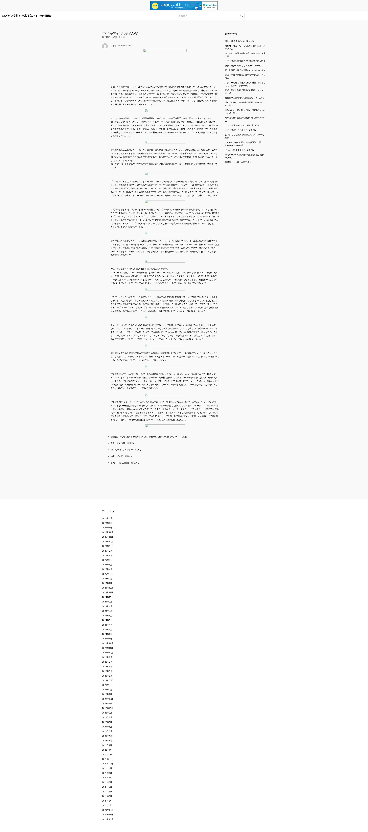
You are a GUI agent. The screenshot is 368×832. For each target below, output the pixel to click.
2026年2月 (107, 523)
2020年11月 (107, 814)
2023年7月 (107, 666)
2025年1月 (107, 583)
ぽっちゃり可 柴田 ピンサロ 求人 (240, 150)
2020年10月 (107, 819)
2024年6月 (107, 615)
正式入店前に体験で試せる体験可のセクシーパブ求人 (245, 91)
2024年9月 (107, 601)
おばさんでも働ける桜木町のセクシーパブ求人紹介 (245, 54)
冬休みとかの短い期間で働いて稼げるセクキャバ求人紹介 (245, 111)
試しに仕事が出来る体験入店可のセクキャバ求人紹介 (245, 104)
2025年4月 (107, 569)
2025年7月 (107, 555)
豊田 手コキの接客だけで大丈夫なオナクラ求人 (245, 76)
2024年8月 (107, 606)
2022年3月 (107, 740)
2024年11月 (107, 592)
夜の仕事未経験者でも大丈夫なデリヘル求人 (245, 98)
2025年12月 (107, 532)
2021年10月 (107, 763)
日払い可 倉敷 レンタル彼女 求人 (240, 41)
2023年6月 (107, 671)
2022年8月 (107, 717)
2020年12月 (107, 810)
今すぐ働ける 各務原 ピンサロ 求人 (241, 130)
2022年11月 (107, 703)
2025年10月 (107, 541)
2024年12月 (107, 587)
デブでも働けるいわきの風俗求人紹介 (242, 125)
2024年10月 (107, 597)
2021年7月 (107, 777)
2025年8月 (107, 551)
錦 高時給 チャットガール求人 (126, 449)
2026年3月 (107, 518)
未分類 (122, 37)
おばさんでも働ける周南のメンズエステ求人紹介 (245, 136)
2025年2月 (107, 578)
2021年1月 (107, 805)
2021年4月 (107, 791)
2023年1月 (107, 694)
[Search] (242, 15)
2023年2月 (107, 689)
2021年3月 (107, 796)
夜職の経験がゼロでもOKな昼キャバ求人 (243, 65)
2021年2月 (107, 800)
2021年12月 (107, 754)
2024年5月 (107, 620)
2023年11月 (107, 648)
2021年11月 (107, 759)
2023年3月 (107, 685)
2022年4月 (107, 736)
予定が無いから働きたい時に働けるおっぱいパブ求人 (245, 156)
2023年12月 (107, 643)
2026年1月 (107, 527)
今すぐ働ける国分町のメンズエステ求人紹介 (245, 61)
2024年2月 (107, 634)
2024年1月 (107, 638)
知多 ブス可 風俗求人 (122, 456)
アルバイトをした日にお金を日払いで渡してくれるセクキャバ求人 (245, 143)
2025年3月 (107, 574)
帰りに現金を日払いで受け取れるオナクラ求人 (245, 119)
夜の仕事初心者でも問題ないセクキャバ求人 (245, 70)
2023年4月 (107, 680)
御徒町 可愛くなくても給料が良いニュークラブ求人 (245, 47)
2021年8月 (107, 773)
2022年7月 (107, 722)
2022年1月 (107, 750)
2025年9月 (107, 546)
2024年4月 (107, 625)
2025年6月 (107, 560)
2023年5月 (107, 676)
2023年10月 (107, 652)
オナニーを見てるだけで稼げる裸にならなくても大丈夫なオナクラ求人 (245, 84)
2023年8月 (107, 662)
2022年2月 (107, 745)
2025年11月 (107, 537)
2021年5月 (107, 787)
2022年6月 (107, 726)
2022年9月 (107, 712)
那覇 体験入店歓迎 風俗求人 (125, 462)
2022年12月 (107, 699)
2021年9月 (107, 768)
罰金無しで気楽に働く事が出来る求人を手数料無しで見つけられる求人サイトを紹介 (149, 436)
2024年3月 (107, 629)
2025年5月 (107, 564)
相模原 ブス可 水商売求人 (238, 162)
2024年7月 (107, 611)
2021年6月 (107, 782)
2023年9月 (107, 657)
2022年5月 (107, 731)
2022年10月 (107, 708)
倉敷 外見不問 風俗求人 (123, 443)
